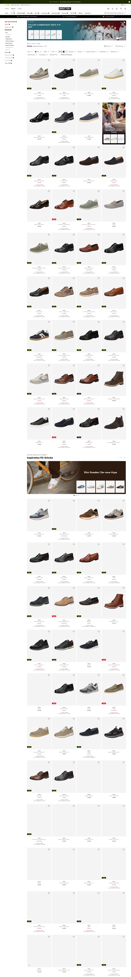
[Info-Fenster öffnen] (129, 2)
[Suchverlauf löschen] (125, 13)
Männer (13, 8)
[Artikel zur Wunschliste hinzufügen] (49, 60)
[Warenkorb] (125, 9)
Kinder (20, 8)
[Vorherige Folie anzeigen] (116, 457)
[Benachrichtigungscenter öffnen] (117, 8)
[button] (108, 46)
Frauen (7, 8)
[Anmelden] (112, 9)
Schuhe (34, 43)
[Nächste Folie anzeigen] (124, 457)
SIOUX (38, 43)
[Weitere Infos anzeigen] (30, 22)
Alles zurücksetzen (67, 54)
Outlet (8, 4)
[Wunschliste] (121, 9)
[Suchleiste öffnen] (105, 13)
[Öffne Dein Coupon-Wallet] (108, 9)
